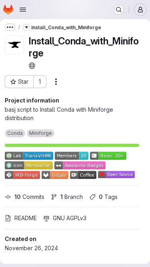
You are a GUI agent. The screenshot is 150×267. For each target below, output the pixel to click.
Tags (108, 196)
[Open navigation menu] (22, 9)
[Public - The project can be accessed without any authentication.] (32, 65)
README (25, 218)
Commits (29, 196)
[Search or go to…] (119, 9)
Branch (71, 196)
